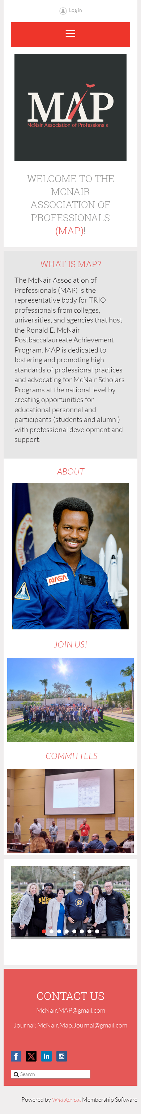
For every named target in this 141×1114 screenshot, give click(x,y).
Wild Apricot (66, 1100)
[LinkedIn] (46, 1056)
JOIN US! (70, 645)
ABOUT (70, 472)
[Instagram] (61, 1056)
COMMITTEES (71, 756)
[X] (31, 1056)
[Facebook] (16, 1056)
